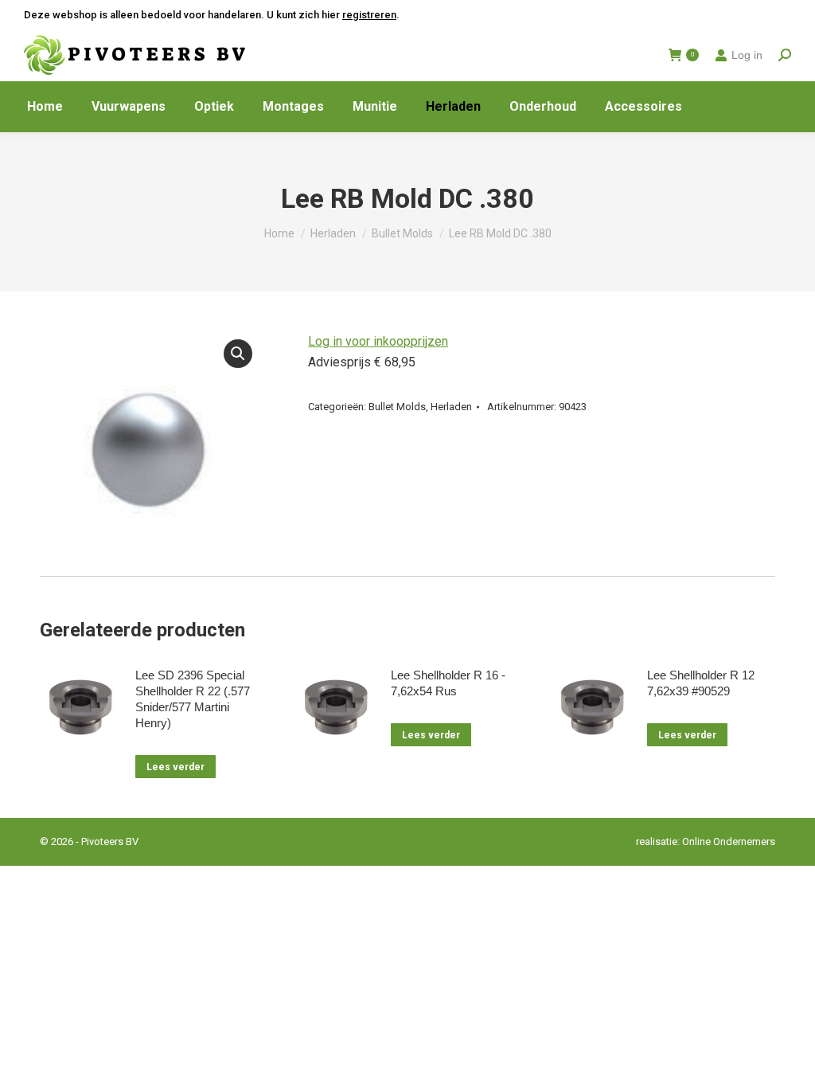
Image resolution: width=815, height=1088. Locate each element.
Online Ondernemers (728, 841)
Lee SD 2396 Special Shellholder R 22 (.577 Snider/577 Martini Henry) (192, 699)
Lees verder (175, 767)
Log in (746, 55)
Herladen (451, 407)
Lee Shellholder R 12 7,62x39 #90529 (701, 683)
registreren (369, 15)
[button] (238, 353)
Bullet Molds (397, 407)
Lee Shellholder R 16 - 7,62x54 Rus (448, 683)
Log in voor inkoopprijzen (378, 341)
